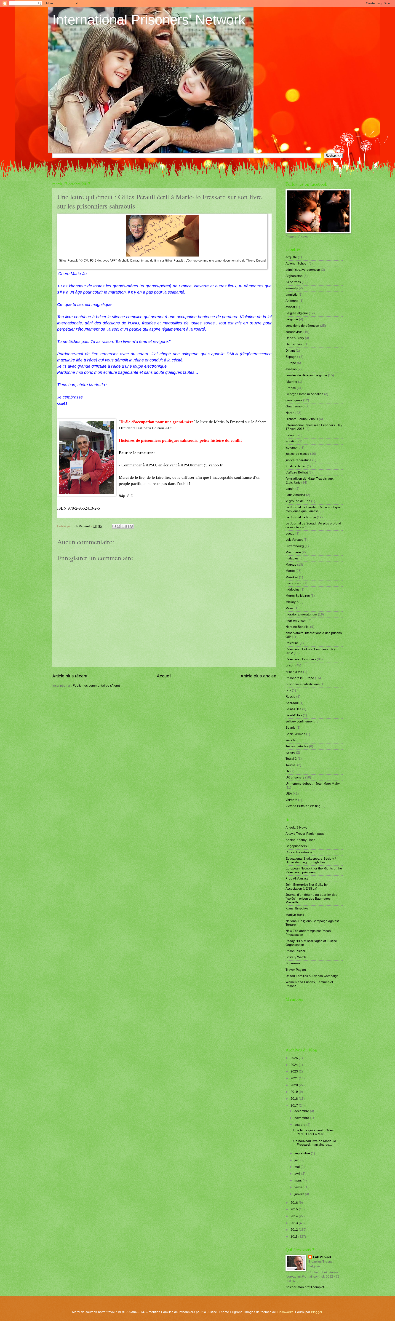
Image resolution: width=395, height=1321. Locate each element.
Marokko (292, 577)
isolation (291, 441)
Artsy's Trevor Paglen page (305, 833)
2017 (295, 1105)
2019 (295, 1092)
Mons (290, 608)
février (299, 1187)
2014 (295, 1216)
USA (289, 793)
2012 (295, 1229)
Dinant (290, 350)
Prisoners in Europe (300, 678)
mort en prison (296, 620)
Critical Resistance (299, 852)
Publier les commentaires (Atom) (96, 685)
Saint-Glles (293, 709)
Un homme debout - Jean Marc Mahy (313, 783)
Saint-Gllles (294, 715)
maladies (292, 558)
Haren (290, 412)
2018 (295, 1098)
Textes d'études (297, 746)
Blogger (316, 1312)
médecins (292, 589)
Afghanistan (294, 276)
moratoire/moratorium (301, 614)
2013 (295, 1223)
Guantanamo (295, 406)
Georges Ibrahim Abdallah (304, 394)
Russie (290, 696)
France (291, 388)
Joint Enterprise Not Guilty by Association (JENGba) (307, 886)
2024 (295, 1065)
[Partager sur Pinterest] (131, 526)
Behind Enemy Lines (300, 840)
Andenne (292, 300)
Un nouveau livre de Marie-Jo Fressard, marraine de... (314, 1143)
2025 (295, 1058)
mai (297, 1167)
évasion (291, 369)
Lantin (290, 488)
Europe (291, 363)
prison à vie (294, 672)
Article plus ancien (258, 676)
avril (297, 1173)
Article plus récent (69, 676)
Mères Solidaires (298, 595)
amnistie (292, 294)
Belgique (292, 319)
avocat (290, 307)
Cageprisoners (296, 846)
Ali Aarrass (293, 282)
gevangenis (294, 400)
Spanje (291, 727)
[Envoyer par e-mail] (114, 526)
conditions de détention (302, 325)
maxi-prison (294, 583)
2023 (295, 1071)
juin (297, 1160)
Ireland (291, 435)
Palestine (292, 643)
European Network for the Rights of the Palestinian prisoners (314, 870)
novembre (302, 1118)
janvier (299, 1194)
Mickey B (292, 602)
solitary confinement (300, 721)
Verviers (291, 800)
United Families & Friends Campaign (312, 976)
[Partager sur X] (122, 526)
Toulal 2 (291, 758)
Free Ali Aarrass (297, 878)
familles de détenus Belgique (306, 375)
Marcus (291, 564)
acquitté (291, 257)
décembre (302, 1111)
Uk (287, 771)
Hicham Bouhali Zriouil (302, 419)
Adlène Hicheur (297, 263)
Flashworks (285, 1312)
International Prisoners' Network (148, 19)
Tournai (291, 765)
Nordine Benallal (297, 626)
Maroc (290, 570)
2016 (295, 1202)
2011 (294, 1236)
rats (288, 690)
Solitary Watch (296, 957)
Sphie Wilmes (295, 734)
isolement (292, 447)
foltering (291, 381)
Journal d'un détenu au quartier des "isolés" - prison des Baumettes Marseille (311, 898)
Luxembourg (295, 546)
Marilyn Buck (295, 915)
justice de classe (297, 453)
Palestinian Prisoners (301, 659)
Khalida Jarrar (296, 466)
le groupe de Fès (298, 501)
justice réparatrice (298, 460)
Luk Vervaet (294, 539)
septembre (302, 1153)
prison (290, 665)
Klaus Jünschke (297, 908)
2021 (295, 1078)
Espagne (292, 356)
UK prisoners (295, 777)
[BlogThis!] (118, 526)
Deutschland (295, 344)
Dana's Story (295, 338)
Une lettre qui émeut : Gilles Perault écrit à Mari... (313, 1132)
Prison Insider (295, 951)
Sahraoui (292, 703)
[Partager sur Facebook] (127, 526)
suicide (291, 740)
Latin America (295, 495)
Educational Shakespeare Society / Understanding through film (311, 860)
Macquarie (293, 552)
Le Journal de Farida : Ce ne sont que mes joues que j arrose (313, 509)
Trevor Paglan (296, 969)
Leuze (290, 533)
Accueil (164, 676)
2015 (295, 1209)
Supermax (293, 963)
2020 (295, 1085)
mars (298, 1180)
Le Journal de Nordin (301, 517)
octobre (300, 1124)
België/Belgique (297, 313)
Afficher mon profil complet (305, 1287)
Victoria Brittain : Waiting (303, 806)
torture (290, 752)
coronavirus (294, 332)
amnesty (292, 288)
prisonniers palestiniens (303, 684)
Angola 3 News (296, 827)
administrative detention (303, 269)
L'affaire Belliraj (297, 472)
